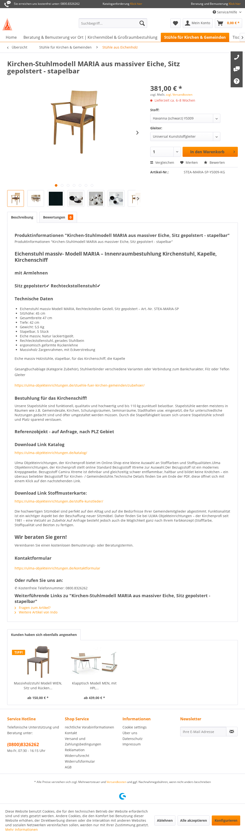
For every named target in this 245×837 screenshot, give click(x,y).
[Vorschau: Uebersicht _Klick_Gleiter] (116, 198)
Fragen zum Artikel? (34, 607)
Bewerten (217, 162)
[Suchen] (142, 23)
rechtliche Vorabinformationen (89, 727)
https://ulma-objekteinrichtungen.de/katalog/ (51, 452)
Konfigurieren (226, 820)
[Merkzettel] (175, 23)
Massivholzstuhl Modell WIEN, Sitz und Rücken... (38, 685)
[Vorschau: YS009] (55, 198)
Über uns (129, 733)
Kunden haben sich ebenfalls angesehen (44, 634)
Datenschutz (132, 738)
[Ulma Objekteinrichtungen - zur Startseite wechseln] (7, 24)
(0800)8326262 (23, 744)
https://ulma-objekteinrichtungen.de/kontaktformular (57, 568)
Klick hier (135, 4)
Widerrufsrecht (77, 755)
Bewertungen (57, 217)
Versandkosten (116, 782)
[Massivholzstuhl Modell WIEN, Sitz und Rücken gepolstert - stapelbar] (38, 661)
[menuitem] (113, 23)
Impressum (131, 744)
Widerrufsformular (80, 761)
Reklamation (75, 750)
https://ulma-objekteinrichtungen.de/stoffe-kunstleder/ (59, 501)
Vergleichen (164, 162)
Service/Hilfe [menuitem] (227, 12)
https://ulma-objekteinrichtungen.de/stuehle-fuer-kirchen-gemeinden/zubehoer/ (80, 385)
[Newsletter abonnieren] (232, 731)
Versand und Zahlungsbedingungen (83, 741)
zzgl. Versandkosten (179, 95)
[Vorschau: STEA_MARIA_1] (15, 198)
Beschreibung (22, 217)
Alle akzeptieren (193, 820)
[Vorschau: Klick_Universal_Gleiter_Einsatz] (96, 198)
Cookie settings (134, 727)
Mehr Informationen (21, 829)
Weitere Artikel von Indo (37, 612)
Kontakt (71, 733)
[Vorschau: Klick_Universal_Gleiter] (75, 198)
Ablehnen (165, 820)
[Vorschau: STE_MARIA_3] (35, 198)
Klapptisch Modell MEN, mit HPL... (94, 685)
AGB (68, 767)
